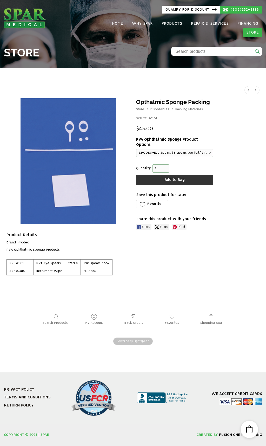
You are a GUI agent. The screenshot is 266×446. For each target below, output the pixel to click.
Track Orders (133, 323)
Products (172, 23)
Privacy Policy (19, 389)
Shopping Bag (211, 323)
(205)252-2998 (244, 9)
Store (252, 32)
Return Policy (19, 405)
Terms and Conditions (27, 397)
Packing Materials (189, 109)
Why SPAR (142, 23)
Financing (248, 23)
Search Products (55, 323)
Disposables (159, 109)
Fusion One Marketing (240, 435)
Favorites (172, 323)
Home (117, 23)
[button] (152, 204)
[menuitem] (248, 90)
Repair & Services (210, 23)
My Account (94, 323)
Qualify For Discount (188, 9)
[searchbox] (216, 51)
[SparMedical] (25, 17)
